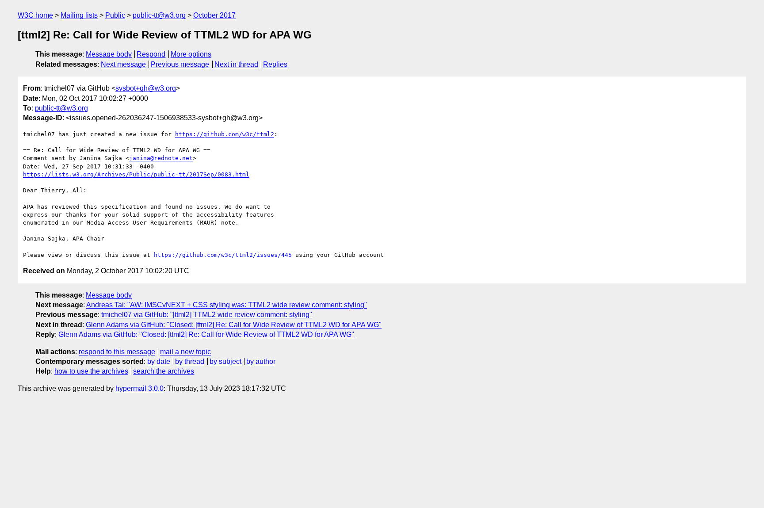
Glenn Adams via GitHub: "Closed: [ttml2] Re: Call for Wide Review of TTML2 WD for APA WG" (234, 324)
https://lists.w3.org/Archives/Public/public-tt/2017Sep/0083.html (136, 174)
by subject (225, 361)
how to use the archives (91, 371)
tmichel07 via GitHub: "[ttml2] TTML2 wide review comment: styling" (206, 314)
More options (191, 54)
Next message (123, 64)
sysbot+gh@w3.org (145, 88)
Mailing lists (79, 15)
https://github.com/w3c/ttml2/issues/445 (223, 255)
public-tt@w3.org (159, 15)
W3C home (35, 15)
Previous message (180, 64)
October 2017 (214, 15)
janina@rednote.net (161, 158)
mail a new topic (185, 351)
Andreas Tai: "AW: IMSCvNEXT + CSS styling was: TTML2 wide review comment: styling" (226, 305)
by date (158, 361)
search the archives (163, 371)
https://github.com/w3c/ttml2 (224, 134)
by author (260, 361)
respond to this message (117, 351)
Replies (275, 64)
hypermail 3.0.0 (139, 388)
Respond (151, 54)
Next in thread (236, 64)
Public (115, 15)
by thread (189, 361)
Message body (109, 54)
